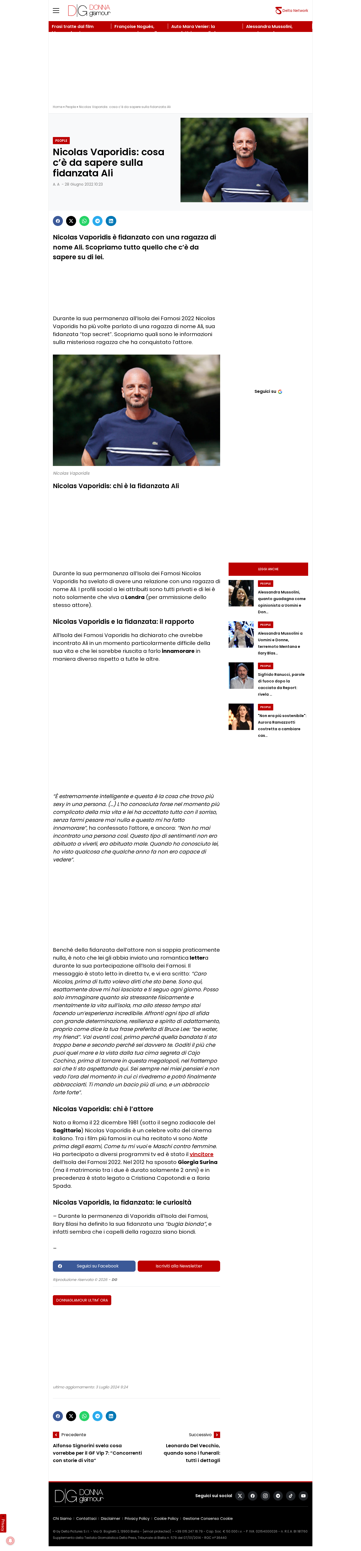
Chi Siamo (62, 1518)
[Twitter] (71, 221)
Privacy (3, 1525)
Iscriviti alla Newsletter (179, 1266)
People (71, 107)
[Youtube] (303, 1496)
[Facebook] (58, 221)
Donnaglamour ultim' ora (82, 1300)
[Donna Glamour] (89, 10)
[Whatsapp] (84, 221)
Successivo (200, 1435)
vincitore (202, 1154)
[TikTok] (290, 1496)
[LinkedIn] (111, 221)
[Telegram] (97, 221)
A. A (56, 184)
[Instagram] (265, 1496)
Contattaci (86, 1518)
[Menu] (59, 10)
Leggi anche (268, 569)
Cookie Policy (166, 1518)
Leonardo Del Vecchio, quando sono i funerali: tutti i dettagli (192, 1453)
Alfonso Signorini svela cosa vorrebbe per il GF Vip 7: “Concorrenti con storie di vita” (97, 1453)
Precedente (73, 1435)
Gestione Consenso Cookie (208, 1518)
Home (57, 107)
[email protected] (157, 1531)
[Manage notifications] (10, 1540)
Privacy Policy (137, 1518)
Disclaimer (110, 1518)
